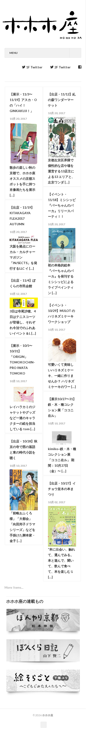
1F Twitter (33, 67)
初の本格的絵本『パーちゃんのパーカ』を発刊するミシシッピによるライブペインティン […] (61, 279)
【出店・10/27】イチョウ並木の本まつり (62, 488)
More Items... (14, 587)
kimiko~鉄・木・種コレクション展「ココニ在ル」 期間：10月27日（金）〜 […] (62, 460)
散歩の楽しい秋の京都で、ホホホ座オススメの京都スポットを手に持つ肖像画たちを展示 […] (22, 181)
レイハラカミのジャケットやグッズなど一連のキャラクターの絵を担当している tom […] (22, 418)
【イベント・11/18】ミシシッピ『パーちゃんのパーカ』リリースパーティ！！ (62, 205)
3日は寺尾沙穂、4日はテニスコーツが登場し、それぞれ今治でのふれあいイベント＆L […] (23, 322)
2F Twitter (62, 67)
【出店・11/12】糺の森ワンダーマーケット (62, 99)
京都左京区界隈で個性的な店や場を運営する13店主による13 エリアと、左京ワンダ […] (61, 171)
